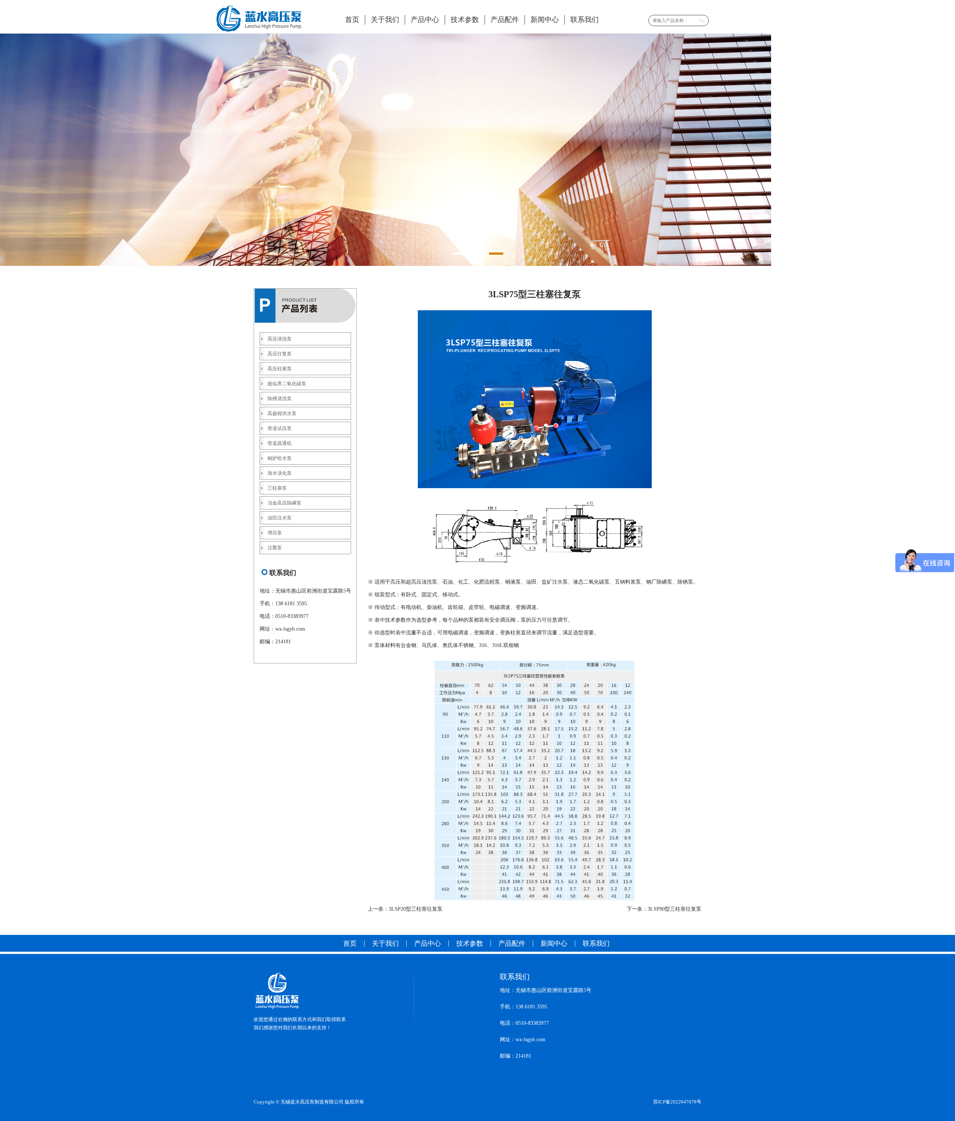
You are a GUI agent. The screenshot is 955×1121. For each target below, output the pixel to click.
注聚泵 (274, 547)
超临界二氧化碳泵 (286, 383)
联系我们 (584, 19)
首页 (352, 19)
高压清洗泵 (279, 339)
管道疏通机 (279, 443)
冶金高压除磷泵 (284, 503)
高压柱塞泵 (279, 368)
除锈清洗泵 (279, 398)
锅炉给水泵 (279, 458)
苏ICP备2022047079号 (677, 1102)
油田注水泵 (279, 518)
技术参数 (465, 19)
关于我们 (385, 19)
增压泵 (274, 533)
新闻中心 (544, 19)
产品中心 (425, 19)
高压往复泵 (279, 354)
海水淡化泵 (279, 473)
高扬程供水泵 (282, 413)
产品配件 (505, 19)
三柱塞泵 (277, 488)
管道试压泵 (279, 428)
